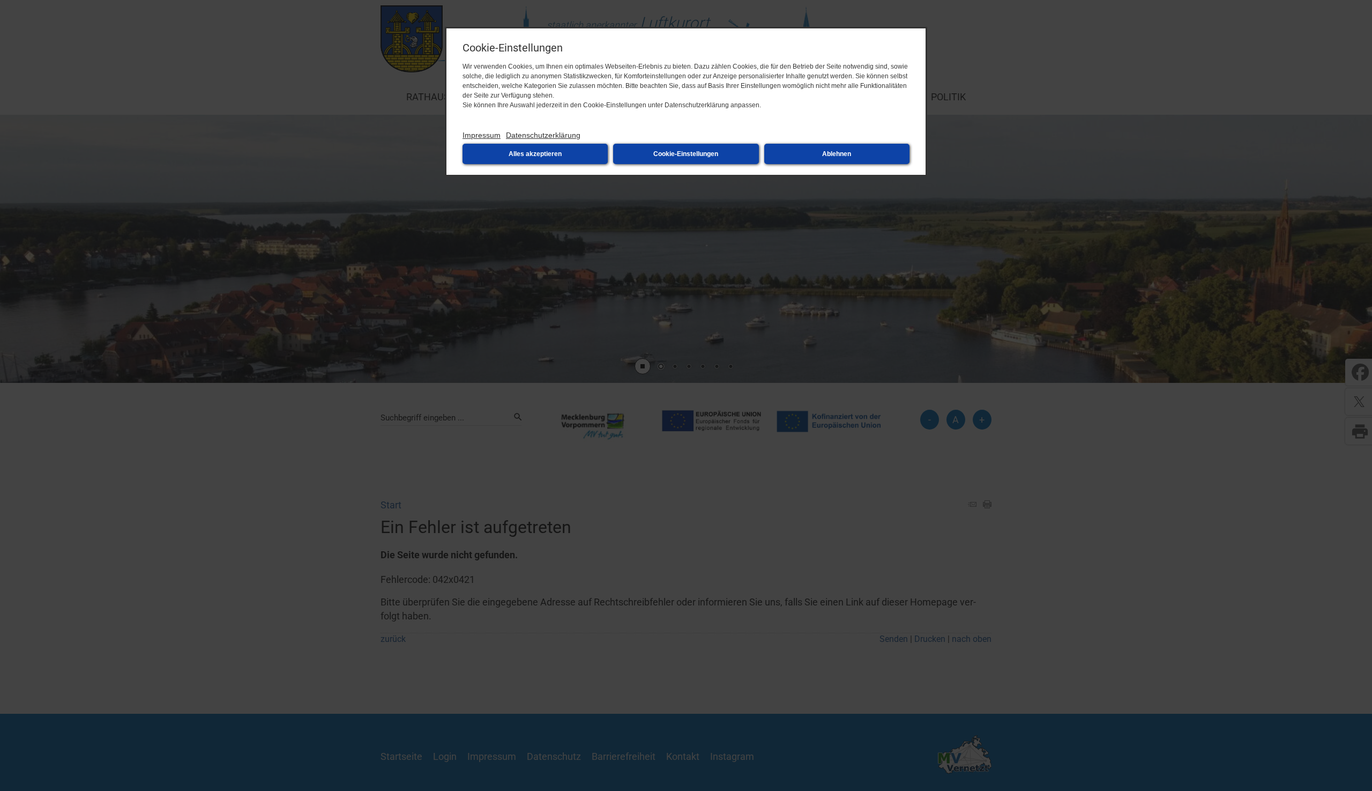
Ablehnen (836, 154)
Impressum (482, 135)
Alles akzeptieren (535, 154)
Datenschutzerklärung (543, 135)
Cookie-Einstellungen (685, 154)
